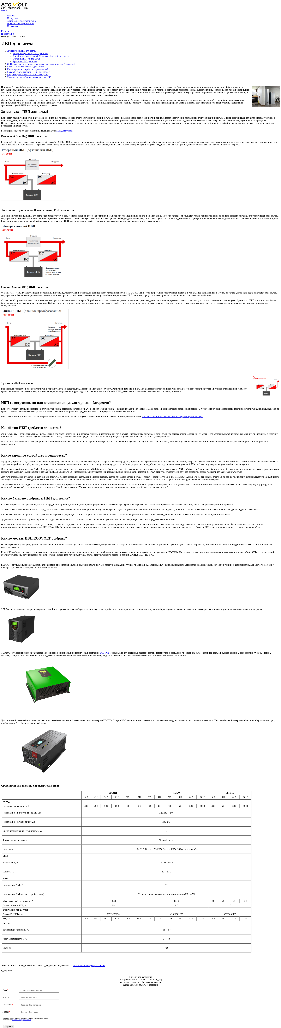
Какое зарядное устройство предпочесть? (27, 69)
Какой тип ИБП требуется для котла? (25, 66)
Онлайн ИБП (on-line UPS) (26, 58)
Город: (6, 1012)
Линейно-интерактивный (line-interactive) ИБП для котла (41, 56)
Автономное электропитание (21, 21)
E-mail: (6, 997)
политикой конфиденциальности (21, 1020)
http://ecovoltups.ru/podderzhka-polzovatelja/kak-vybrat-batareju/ (172, 416)
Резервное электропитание (20, 23)
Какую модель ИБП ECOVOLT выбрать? (27, 74)
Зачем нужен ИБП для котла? (21, 51)
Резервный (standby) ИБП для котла (30, 53)
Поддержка (12, 26)
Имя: (5, 990)
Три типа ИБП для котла (25, 61)
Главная (11, 15)
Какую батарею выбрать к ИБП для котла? (28, 72)
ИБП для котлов (64, 130)
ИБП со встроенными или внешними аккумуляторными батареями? (41, 64)
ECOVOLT (105, 653)
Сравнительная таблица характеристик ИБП (29, 77)
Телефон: (7, 1004)
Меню (4, 10)
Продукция (12, 18)
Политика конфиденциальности (89, 965)
